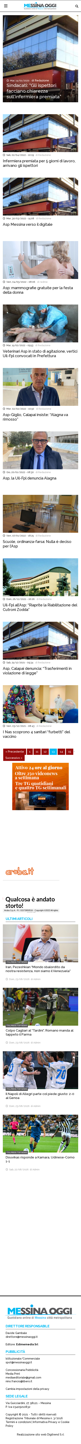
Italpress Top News (17, 962)
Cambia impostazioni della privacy (27, 1388)
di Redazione (39, 80)
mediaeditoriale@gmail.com (23, 1377)
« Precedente (14, 751)
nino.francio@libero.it (19, 1381)
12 (45, 751)
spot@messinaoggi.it (19, 1362)
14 (61, 751)
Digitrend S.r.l (55, 1434)
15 (69, 751)
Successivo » (13, 757)
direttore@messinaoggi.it (22, 1336)
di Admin (35, 979)
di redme (42, 281)
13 (53, 751)
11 (37, 751)
